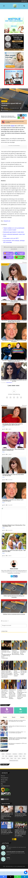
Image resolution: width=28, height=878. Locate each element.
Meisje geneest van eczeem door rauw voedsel (17, 673)
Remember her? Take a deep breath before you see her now (14, 380)
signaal (13, 125)
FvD (6, 756)
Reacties (22, 717)
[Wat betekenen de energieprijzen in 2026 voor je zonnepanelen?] (4, 745)
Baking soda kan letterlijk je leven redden (24, 672)
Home (3, 88)
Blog (2, 783)
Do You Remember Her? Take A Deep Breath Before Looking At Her (14, 301)
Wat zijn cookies (4, 779)
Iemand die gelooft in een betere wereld (15, 851)
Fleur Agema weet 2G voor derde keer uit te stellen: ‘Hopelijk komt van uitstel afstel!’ (4, 693)
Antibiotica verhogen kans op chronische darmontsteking (15, 652)
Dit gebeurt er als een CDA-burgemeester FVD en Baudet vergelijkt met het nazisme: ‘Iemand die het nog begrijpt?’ (22, 694)
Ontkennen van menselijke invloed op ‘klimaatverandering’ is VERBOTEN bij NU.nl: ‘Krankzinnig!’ (6, 654)
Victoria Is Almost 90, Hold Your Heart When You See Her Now (14, 281)
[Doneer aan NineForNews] (19, 257)
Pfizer (20, 756)
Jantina (8, 857)
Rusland (3, 758)
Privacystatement (4, 777)
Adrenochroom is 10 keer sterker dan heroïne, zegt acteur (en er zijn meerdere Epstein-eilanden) (12, 694)
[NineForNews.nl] (13, 6)
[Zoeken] (24, 6)
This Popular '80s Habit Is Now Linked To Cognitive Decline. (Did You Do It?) (14, 321)
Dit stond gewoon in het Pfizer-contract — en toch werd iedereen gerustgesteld (17, 732)
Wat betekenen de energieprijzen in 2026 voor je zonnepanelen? (18, 744)
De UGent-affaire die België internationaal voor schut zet (17, 726)
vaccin (19, 758)
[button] (8, 253)
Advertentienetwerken (5, 785)
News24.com (7, 221)
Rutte (8, 758)
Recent (13, 717)
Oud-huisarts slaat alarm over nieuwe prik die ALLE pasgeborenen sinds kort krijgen (17, 721)
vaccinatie (24, 758)
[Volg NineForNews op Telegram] (19, 253)
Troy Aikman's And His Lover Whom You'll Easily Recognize (14, 341)
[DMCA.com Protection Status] (14, 799)
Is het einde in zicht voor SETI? (11, 238)
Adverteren (3, 781)
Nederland (11, 756)
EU (3, 756)
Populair (5, 717)
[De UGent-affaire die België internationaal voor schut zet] (4, 728)
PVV (24, 756)
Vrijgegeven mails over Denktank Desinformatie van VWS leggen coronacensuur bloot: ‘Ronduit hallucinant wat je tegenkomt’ (17, 738)
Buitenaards (7, 88)
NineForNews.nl (9, 382)
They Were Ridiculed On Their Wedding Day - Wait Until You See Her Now (14, 361)
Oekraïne (16, 756)
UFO (15, 758)
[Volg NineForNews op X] (8, 257)
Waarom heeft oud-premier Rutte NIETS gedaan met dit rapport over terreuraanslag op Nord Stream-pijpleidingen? (6, 674)
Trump (11, 758)
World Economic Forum (14, 760)
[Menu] (4, 6)
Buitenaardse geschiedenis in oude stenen (13, 232)
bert (7, 845)
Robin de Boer (5, 108)
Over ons (3, 775)
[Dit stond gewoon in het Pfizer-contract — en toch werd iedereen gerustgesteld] (4, 733)
